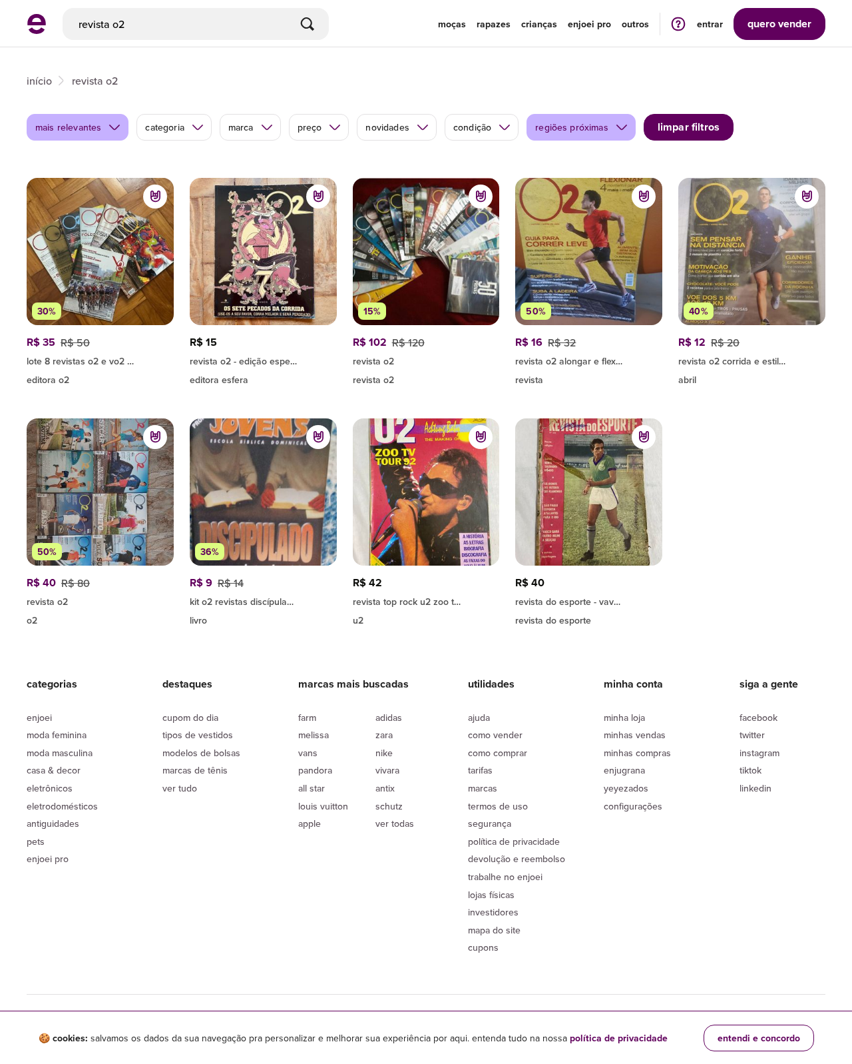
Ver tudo (179, 788)
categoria (164, 127)
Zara (384, 735)
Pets (36, 841)
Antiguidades (53, 823)
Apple (309, 823)
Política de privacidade (514, 841)
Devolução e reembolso (516, 858)
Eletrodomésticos (62, 806)
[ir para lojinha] (588, 359)
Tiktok (750, 770)
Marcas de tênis (195, 770)
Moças (452, 24)
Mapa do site (494, 930)
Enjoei (39, 717)
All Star (311, 788)
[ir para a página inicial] (37, 30)
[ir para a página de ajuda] (678, 23)
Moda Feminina (57, 735)
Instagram (759, 753)
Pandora (315, 770)
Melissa (313, 735)
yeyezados (626, 788)
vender (779, 23)
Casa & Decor (54, 770)
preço (310, 127)
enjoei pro (589, 24)
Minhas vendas (635, 735)
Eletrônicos (50, 788)
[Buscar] (308, 24)
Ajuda (479, 717)
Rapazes (494, 24)
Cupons (483, 947)
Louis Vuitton (323, 806)
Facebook (758, 717)
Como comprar (497, 753)
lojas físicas (491, 894)
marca (241, 127)
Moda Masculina (60, 753)
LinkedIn (755, 788)
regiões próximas (571, 127)
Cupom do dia (190, 717)
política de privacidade (619, 1038)
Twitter (752, 735)
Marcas (482, 788)
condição (472, 127)
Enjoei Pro (48, 858)
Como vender (495, 735)
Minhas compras (637, 753)
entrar (710, 24)
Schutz (389, 806)
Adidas (388, 717)
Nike (384, 753)
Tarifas (480, 770)
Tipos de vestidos (197, 735)
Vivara (387, 770)
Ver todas (394, 823)
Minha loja (624, 717)
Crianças (539, 24)
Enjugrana (624, 770)
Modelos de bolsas (201, 753)
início (39, 80)
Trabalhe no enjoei (505, 876)
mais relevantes (68, 127)
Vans (308, 753)
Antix (385, 788)
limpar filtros (689, 127)
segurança (489, 823)
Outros (635, 24)
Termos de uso (498, 806)
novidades (387, 127)
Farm (307, 717)
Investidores (493, 912)
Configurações (633, 806)
